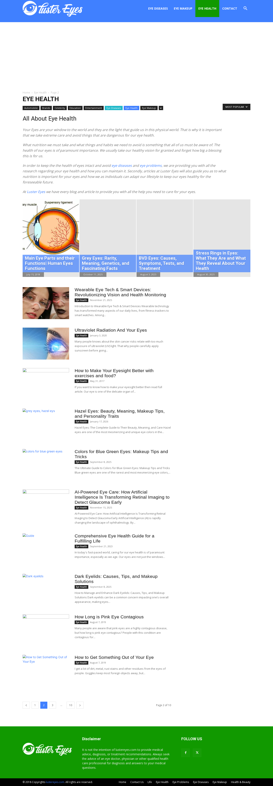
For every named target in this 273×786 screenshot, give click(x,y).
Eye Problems (181, 782)
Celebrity (60, 107)
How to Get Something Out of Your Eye (114, 657)
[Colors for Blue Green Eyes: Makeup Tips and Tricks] (46, 465)
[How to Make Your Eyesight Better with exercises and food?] (46, 384)
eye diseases (122, 165)
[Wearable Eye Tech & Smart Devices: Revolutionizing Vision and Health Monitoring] (46, 303)
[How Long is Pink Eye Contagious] (46, 630)
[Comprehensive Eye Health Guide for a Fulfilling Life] (46, 545)
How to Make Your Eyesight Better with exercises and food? (114, 373)
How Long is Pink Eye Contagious (109, 616)
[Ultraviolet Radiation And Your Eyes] (46, 344)
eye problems (151, 165)
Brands (46, 107)
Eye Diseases (158, 8)
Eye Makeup (183, 8)
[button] (245, 9)
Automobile (31, 107)
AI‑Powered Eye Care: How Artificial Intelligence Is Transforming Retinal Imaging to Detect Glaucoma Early (122, 497)
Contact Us (137, 782)
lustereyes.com (55, 782)
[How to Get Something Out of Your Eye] (46, 671)
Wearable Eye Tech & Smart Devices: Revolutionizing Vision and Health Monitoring (120, 292)
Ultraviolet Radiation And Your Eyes (111, 330)
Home (26, 92)
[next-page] (80, 705)
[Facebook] (185, 753)
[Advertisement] (136, 54)
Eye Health (207, 8)
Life (150, 782)
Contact (229, 8)
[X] (197, 753)
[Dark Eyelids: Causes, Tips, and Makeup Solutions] (46, 590)
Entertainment (93, 107)
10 (70, 705)
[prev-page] (26, 705)
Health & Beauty (240, 782)
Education (75, 107)
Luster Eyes (36, 191)
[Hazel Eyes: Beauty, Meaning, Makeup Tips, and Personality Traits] (46, 425)
